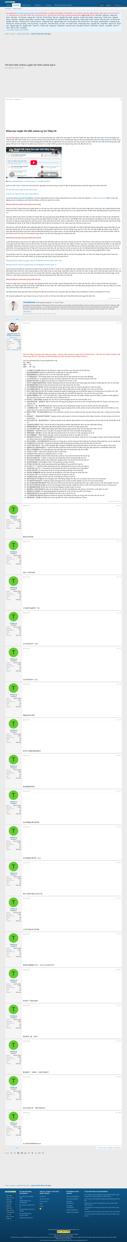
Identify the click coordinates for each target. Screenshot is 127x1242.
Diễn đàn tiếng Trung (54, 1234)
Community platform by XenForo (63, 1229)
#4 (120, 541)
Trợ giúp (48, 5)
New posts (8, 8)
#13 (120, 862)
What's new (26, 5)
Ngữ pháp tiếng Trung (26, 1218)
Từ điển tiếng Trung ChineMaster (25, 1201)
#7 (120, 648)
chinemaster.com (16, 350)
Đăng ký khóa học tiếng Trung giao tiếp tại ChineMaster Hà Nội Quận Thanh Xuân (34, 260)
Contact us (43, 1196)
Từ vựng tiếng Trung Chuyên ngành (25, 1214)
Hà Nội (19, 348)
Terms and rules (44, 1199)
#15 (120, 934)
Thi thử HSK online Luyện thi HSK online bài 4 (21, 190)
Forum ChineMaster (72, 1199)
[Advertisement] (63, 49)
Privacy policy (44, 1201)
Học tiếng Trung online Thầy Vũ (18, 30)
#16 (120, 969)
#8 (120, 684)
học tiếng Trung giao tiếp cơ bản (27, 13)
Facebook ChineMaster (70, 1202)
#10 (120, 755)
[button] (31, 5)
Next (17, 319)
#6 (120, 612)
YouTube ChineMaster (72, 1196)
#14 (120, 898)
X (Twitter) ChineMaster (70, 1206)
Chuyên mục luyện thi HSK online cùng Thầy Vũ (22, 194)
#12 (120, 827)
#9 (120, 720)
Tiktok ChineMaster (72, 1210)
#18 (120, 1041)
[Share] (120, 99)
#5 (120, 577)
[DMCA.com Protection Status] (63, 1232)
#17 (120, 1005)
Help (41, 1204)
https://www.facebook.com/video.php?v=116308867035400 (29, 181)
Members (37, 5)
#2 (120, 323)
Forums (16, 5)
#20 (120, 1112)
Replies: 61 (18, 99)
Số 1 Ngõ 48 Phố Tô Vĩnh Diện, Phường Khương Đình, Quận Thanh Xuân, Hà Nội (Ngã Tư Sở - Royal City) (101, 1195)
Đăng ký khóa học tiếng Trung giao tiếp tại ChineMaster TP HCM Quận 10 (31, 265)
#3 (120, 505)
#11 (120, 791)
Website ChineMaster (72, 1212)
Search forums (17, 8)
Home (8, 5)
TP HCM (60, 302)
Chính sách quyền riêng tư (63, 5)
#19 (120, 1077)
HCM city (18, 528)
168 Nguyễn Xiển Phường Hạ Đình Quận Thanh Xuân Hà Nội (102, 1212)
